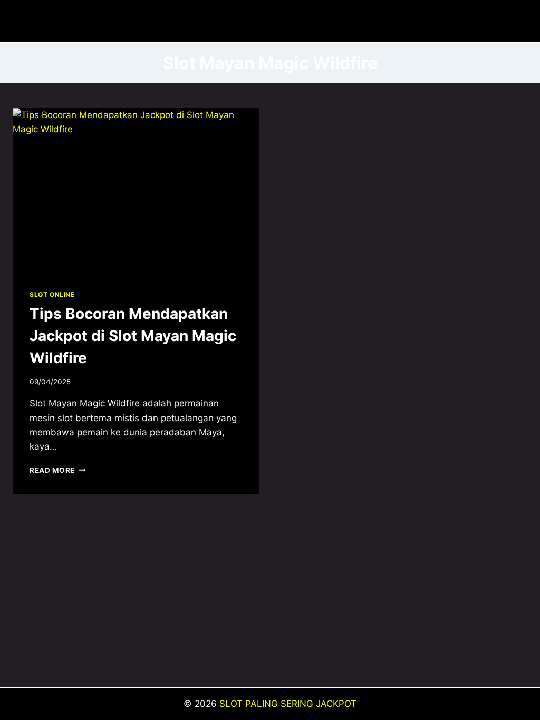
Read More (58, 470)
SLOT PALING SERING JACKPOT (287, 703)
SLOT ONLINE (52, 294)
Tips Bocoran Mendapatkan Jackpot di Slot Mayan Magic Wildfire (133, 336)
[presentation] (136, 190)
